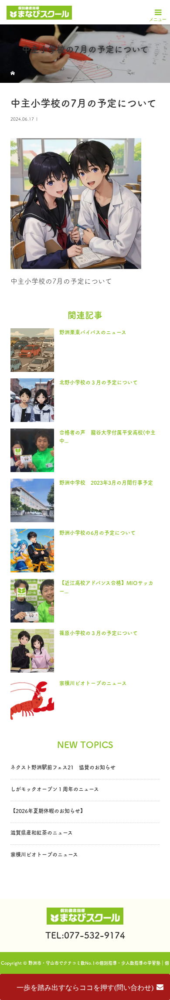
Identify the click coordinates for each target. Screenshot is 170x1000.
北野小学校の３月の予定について (98, 382)
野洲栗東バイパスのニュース (92, 332)
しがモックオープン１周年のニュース (54, 789)
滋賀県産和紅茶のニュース (41, 832)
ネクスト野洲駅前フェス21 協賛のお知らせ (63, 767)
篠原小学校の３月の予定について (98, 633)
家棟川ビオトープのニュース (93, 683)
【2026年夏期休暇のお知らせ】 (47, 810)
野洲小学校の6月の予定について (97, 532)
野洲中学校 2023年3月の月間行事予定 (106, 482)
